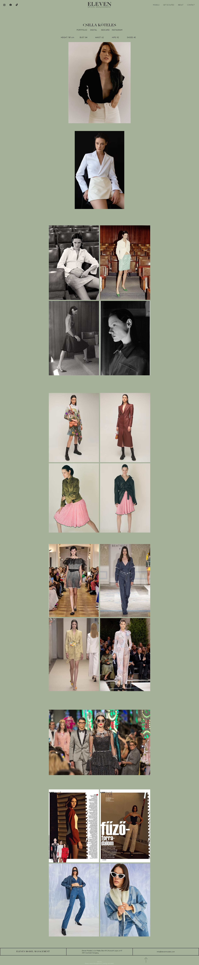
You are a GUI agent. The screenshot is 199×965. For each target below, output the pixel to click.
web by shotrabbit (108, 963)
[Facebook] (10, 5)
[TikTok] (16, 5)
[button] (99, 170)
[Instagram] (4, 5)
